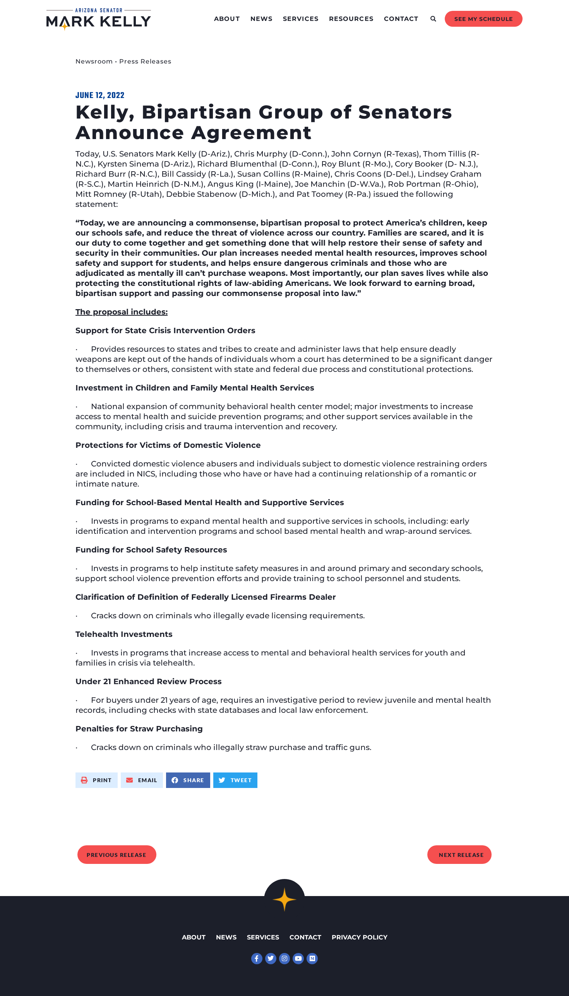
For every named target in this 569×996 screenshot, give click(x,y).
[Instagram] (284, 958)
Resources (351, 18)
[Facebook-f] (256, 958)
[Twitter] (270, 958)
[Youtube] (298, 958)
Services (301, 18)
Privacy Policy (359, 937)
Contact (401, 18)
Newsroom (94, 61)
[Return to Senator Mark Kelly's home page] (98, 28)
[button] (433, 18)
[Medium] (312, 958)
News (261, 18)
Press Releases (145, 61)
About (227, 18)
